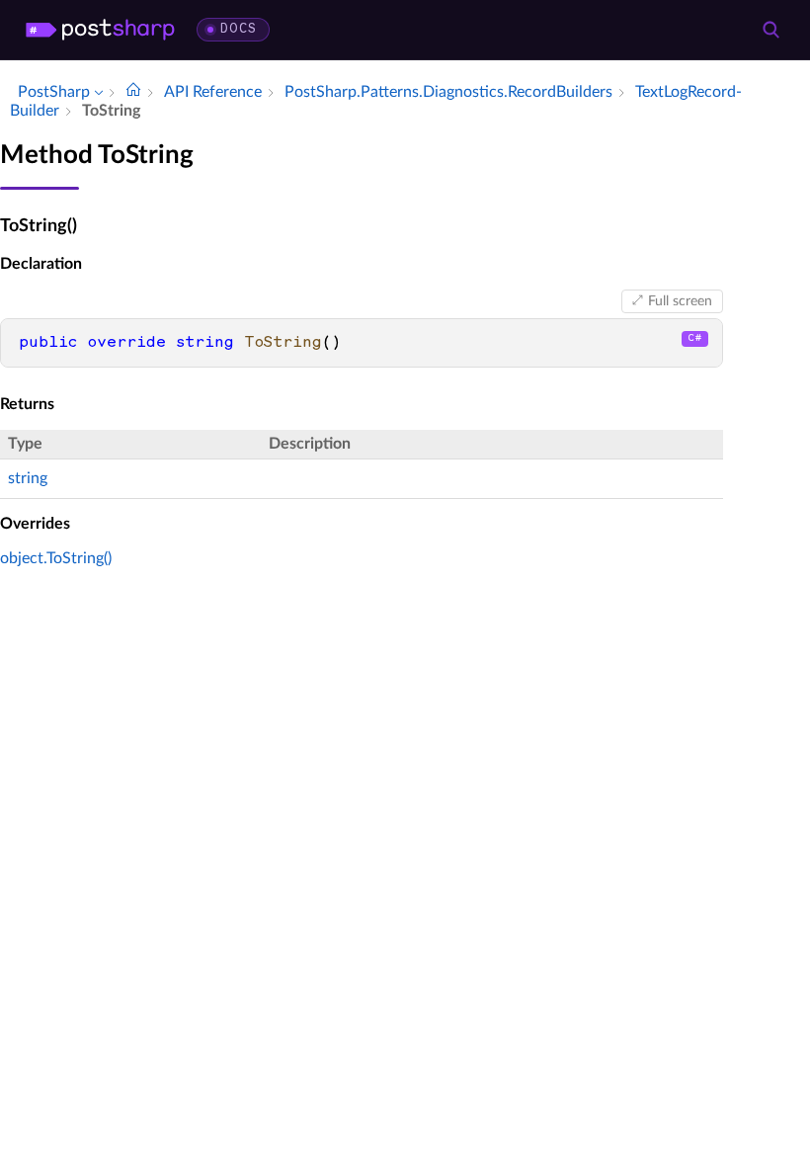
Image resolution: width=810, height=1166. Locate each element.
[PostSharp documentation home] (133, 92)
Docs (238, 29)
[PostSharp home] (100, 29)
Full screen (680, 301)
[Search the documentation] (770, 29)
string (27, 478)
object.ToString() (56, 558)
